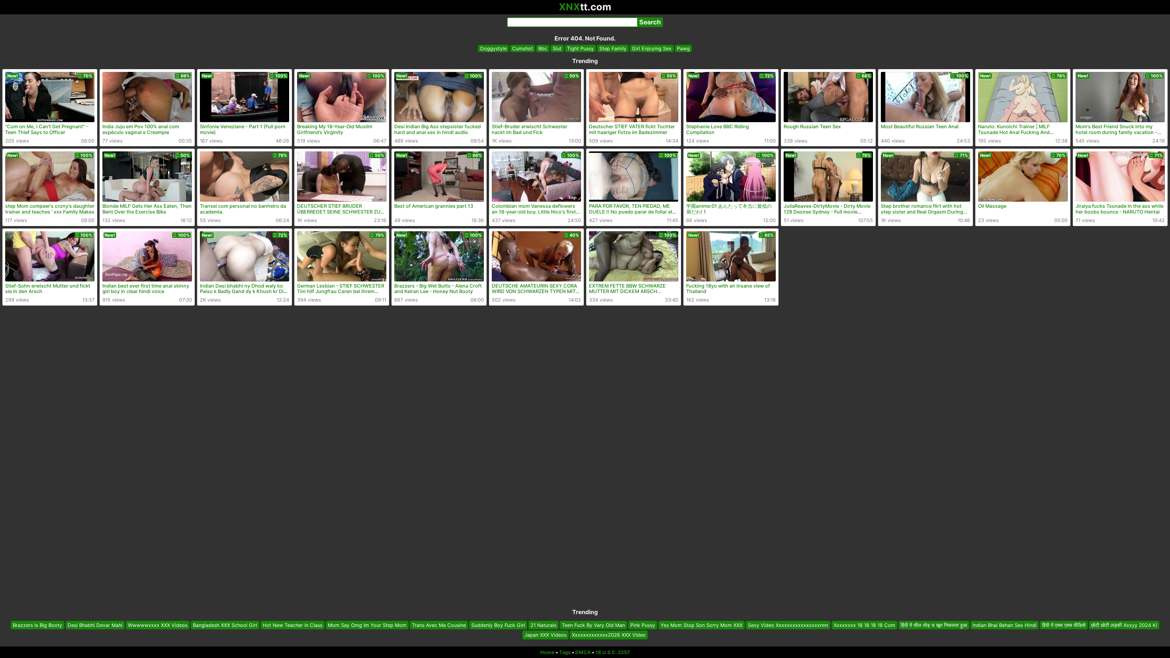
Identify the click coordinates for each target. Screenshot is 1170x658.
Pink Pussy (642, 625)
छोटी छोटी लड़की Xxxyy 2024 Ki (1124, 625)
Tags (565, 652)
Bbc (542, 48)
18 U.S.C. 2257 (612, 652)
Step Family (612, 48)
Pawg (683, 48)
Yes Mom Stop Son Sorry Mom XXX (702, 625)
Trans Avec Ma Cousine (439, 625)
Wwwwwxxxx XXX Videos (157, 625)
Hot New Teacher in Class (292, 625)
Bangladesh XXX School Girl (225, 625)
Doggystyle (493, 48)
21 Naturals (543, 625)
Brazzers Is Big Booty (37, 625)
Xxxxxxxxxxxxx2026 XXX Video (609, 635)
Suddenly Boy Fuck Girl (498, 625)
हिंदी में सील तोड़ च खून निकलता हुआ (934, 625)
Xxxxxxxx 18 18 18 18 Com (864, 625)
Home (547, 652)
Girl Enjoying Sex (652, 48)
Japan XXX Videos (545, 635)
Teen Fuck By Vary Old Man (593, 625)
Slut (557, 48)
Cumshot (522, 48)
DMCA (583, 652)
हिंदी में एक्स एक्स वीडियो (1064, 625)
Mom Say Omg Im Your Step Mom (367, 625)
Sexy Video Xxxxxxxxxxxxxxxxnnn (788, 625)
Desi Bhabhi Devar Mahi (95, 625)
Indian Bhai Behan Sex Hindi (1005, 625)
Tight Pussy (580, 48)
